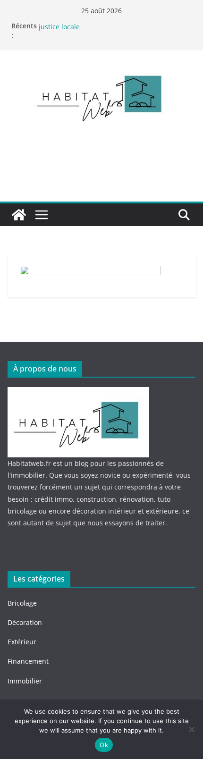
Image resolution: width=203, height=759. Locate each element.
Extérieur (22, 641)
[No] (191, 729)
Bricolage (22, 603)
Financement (29, 661)
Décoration (25, 622)
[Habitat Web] (19, 214)
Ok (104, 745)
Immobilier (25, 680)
